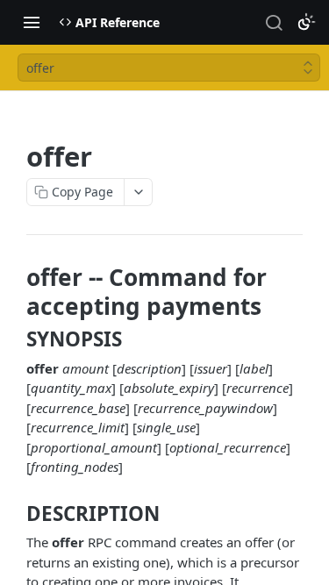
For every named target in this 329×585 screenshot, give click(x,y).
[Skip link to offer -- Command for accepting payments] (14, 291)
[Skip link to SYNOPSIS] (14, 339)
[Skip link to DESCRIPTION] (14, 513)
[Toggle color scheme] (306, 22)
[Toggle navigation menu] (32, 22)
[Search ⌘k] (274, 22)
